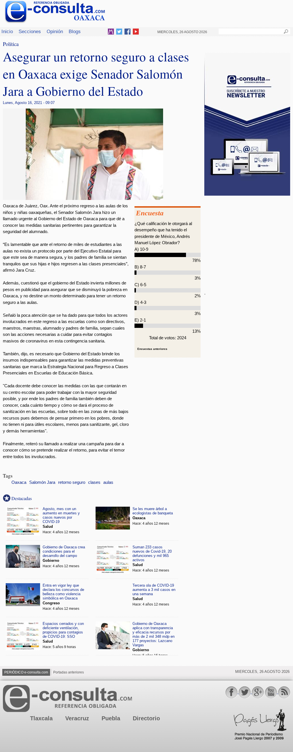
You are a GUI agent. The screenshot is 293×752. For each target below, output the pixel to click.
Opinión (55, 31)
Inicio (7, 31)
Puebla (111, 718)
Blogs (75, 31)
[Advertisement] (247, 239)
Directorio (146, 718)
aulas (108, 482)
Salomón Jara (42, 482)
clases (94, 482)
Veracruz (77, 718)
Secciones (30, 31)
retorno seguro (71, 482)
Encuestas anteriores (152, 348)
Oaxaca (18, 482)
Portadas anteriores (68, 672)
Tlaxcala (41, 718)
